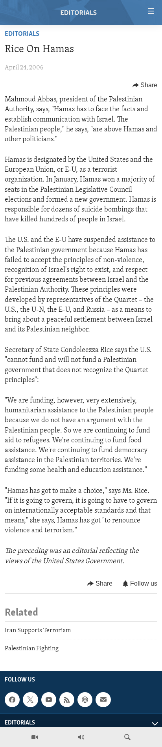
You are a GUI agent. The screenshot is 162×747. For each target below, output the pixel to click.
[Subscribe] (103, 699)
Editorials (22, 34)
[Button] (145, 85)
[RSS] (66, 699)
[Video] (34, 737)
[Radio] (81, 737)
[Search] (127, 737)
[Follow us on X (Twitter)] (30, 699)
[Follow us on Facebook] (12, 699)
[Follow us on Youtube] (48, 699)
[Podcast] (84, 699)
